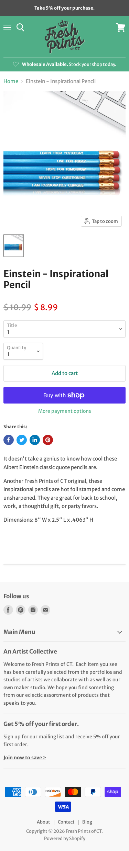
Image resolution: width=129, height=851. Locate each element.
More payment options (64, 411)
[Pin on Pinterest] (48, 440)
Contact (66, 822)
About (43, 822)
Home (10, 81)
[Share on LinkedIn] (35, 440)
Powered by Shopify (64, 838)
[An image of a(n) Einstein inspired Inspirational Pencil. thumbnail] (13, 246)
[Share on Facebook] (8, 440)
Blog (87, 822)
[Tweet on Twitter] (22, 440)
